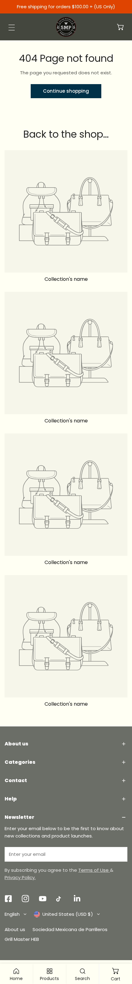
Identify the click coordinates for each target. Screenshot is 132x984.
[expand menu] (11, 27)
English (12, 914)
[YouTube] (42, 898)
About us (15, 929)
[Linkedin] (77, 898)
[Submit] (119, 854)
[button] (120, 27)
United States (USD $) (67, 914)
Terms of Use (94, 870)
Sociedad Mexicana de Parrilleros (70, 929)
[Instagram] (25, 898)
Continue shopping (66, 91)
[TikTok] (59, 899)
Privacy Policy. (20, 877)
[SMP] (66, 27)
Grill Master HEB (22, 939)
